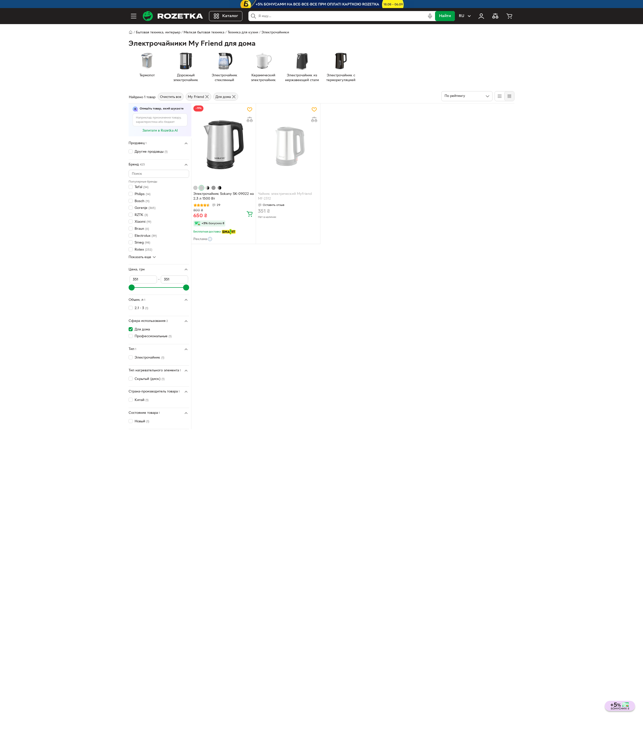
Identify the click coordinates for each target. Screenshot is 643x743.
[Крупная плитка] (499, 96)
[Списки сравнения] (495, 16)
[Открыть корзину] (509, 16)
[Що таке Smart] (229, 232)
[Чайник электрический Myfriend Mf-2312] (288, 144)
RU (461, 16)
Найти (445, 16)
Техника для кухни (243, 32)
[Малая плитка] (509, 96)
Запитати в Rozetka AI (160, 130)
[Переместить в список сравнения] (250, 120)
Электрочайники (275, 32)
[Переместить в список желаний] (250, 109)
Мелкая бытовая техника (204, 32)
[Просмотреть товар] (195, 188)
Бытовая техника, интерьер (158, 32)
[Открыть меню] (134, 16)
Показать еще (140, 257)
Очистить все (170, 97)
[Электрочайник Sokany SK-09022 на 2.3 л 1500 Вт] (223, 144)
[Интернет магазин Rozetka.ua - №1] (173, 16)
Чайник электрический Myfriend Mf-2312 (285, 196)
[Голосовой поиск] (430, 16)
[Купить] (250, 214)
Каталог (230, 16)
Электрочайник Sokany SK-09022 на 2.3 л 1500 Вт (223, 196)
